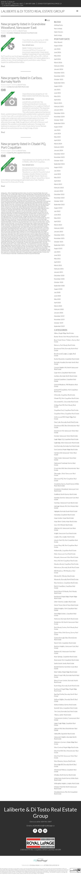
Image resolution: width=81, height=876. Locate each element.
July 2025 (57, 89)
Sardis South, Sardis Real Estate (19, 237)
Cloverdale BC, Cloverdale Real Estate (66, 402)
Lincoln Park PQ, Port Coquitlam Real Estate (27, 220)
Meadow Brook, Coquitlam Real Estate (66, 564)
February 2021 (59, 269)
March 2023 (58, 184)
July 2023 (57, 171)
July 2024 (57, 130)
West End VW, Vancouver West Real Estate (11, 249)
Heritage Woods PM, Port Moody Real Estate (11, 216)
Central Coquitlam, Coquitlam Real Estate (39, 198)
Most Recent (58, 42)
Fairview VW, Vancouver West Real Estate (11, 209)
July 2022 (57, 211)
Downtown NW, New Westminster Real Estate (16, 205)
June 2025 (57, 93)
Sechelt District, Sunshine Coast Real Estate (38, 237)
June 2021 (57, 255)
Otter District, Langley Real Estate (28, 228)
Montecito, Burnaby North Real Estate (20, 226)
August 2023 (58, 167)
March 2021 (58, 265)
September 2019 (59, 326)
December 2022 (59, 194)
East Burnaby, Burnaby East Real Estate (21, 208)
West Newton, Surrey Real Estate (30, 249)
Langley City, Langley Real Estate (9, 220)
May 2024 (57, 137)
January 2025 (58, 110)
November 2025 (59, 76)
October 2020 (58, 282)
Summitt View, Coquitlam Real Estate (33, 242)
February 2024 (59, 147)
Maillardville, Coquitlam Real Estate (20, 222)
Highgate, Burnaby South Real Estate (31, 216)
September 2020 (59, 286)
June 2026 (57, 52)
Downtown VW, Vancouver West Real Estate (38, 205)
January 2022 (58, 231)
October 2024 (58, 120)
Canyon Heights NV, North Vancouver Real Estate (30, 197)
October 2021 (58, 242)
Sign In (3, 2)
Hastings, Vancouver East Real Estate (38, 215)
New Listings (58, 28)
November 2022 (59, 198)
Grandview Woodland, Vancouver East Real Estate (22, 33)
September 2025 (59, 83)
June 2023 (57, 174)
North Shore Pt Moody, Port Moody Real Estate (31, 227)
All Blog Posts (58, 25)
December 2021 (59, 235)
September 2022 (59, 204)
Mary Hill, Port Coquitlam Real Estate (24, 223)
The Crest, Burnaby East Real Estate (65, 711)
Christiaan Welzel (34, 865)
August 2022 (58, 208)
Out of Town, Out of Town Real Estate (66, 605)
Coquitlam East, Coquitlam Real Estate (34, 202)
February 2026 (59, 66)
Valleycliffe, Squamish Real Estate (64, 734)
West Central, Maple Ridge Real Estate (16, 248)
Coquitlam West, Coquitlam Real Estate (66, 413)
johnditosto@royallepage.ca (44, 826)
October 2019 (58, 323)
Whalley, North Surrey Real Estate (38, 250)
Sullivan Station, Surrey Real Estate (15, 242)
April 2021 (57, 262)
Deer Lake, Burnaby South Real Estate (66, 422)
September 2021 (59, 245)
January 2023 (58, 191)
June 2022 (57, 215)
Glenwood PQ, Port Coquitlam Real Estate (22, 212)
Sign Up (11, 2)
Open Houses (58, 32)
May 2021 (57, 258)
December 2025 (59, 73)
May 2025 (57, 96)
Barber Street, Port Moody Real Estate (33, 193)
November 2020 (59, 279)
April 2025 (57, 100)
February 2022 (59, 228)
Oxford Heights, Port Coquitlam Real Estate (17, 230)
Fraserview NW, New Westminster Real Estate (27, 211)
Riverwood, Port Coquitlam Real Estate (66, 660)
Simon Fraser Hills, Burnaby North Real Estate (30, 238)
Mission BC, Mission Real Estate (64, 576)
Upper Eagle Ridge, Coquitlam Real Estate (11, 245)
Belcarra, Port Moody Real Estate (26, 194)
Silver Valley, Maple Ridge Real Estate (10, 238)
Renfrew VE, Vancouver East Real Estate (14, 235)
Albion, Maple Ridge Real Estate (15, 193)
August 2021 (58, 248)
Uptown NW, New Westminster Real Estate (31, 245)
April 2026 (57, 59)
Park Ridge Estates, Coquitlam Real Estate (38, 230)
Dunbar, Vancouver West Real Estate (9, 206)
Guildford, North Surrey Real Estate (65, 494)
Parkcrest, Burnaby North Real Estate (10, 231)
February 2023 (59, 187)
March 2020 (58, 306)
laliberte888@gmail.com (13, 5)
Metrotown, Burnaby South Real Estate (14, 224)
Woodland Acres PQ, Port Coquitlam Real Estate (28, 253)
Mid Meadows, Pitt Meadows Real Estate (33, 224)
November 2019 (59, 319)
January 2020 (58, 313)
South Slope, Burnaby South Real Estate (27, 239)
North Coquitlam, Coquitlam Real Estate (10, 227)
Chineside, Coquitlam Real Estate (9, 201)
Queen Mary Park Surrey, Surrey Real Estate (27, 233)
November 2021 (59, 238)
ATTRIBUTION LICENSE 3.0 (51, 865)
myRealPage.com (40, 860)
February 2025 (59, 106)
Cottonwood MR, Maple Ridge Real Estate (25, 204)
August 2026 (58, 45)
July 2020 (57, 292)
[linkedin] (40, 831)
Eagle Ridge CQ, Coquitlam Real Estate (28, 206)
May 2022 (57, 218)
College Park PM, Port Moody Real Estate (14, 202)
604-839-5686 (30, 3)
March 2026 (58, 62)
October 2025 (58, 79)
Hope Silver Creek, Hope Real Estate (35, 217)
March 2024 (58, 144)
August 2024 (58, 127)
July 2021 (57, 252)
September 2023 (59, 164)
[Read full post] (11, 46)
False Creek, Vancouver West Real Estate (31, 209)
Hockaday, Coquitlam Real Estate (64, 515)
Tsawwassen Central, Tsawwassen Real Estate (38, 243)
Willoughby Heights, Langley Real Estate (32, 252)
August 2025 (58, 86)
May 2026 (57, 56)
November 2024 (59, 116)
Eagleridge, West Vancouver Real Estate (66, 443)
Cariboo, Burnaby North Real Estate (18, 87)
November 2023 (59, 157)
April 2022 (57, 221)
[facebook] (35, 831)
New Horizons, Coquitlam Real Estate (38, 226)
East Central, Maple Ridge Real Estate (40, 208)
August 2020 (58, 289)
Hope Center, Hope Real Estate (19, 217)
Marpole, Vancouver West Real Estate (66, 557)
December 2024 (59, 113)
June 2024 (57, 133)
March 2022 (58, 225)
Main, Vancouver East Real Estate (37, 222)
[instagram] (45, 831)
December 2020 (59, 275)
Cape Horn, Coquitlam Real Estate (65, 372)
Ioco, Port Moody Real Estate (63, 525)
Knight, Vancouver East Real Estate (38, 219)
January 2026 (58, 69)
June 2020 (57, 296)
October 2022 (58, 201)
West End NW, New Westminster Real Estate (37, 248)
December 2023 (59, 154)
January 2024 (58, 150)
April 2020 (57, 302)
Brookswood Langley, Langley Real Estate (16, 195)
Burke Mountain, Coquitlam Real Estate (36, 195)
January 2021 (58, 272)
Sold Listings (58, 35)
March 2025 (58, 103)
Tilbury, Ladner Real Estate (19, 243)
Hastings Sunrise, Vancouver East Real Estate (17, 215)
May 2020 (57, 299)
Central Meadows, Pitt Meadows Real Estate (11, 200)
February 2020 (59, 309)
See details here (28, 45)
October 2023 (58, 160)
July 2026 (57, 49)
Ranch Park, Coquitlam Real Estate (22, 234)
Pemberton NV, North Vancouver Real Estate (30, 231)
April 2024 (57, 140)
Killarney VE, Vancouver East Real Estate (20, 219)
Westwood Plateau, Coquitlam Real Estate (20, 250)
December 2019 (59, 316)
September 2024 (59, 123)
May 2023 (57, 177)
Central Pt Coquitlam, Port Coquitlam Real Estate (34, 200)
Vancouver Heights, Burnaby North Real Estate (23, 246)
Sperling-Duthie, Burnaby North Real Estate (23, 241)
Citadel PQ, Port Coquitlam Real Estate (18, 153)
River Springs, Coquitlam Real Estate (33, 235)
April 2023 (57, 181)
